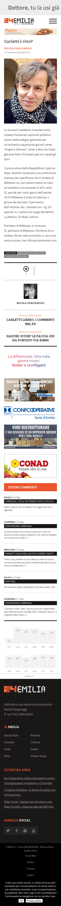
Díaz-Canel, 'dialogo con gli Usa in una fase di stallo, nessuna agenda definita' (29, 804)
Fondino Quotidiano (16, 256)
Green (34, 749)
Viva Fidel (10, 581)
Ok (21, 900)
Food (7, 749)
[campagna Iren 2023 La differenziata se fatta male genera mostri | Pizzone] (30, 34)
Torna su (29, 676)
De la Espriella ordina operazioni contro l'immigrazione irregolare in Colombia (29, 780)
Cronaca (9, 742)
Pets (7, 756)
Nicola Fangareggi (18, 48)
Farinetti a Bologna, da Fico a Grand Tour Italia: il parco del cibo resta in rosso (31, 553)
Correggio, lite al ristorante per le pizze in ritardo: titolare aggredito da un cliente (31, 501)
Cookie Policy (30, 850)
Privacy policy (34, 900)
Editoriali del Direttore (31, 253)
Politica (35, 735)
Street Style (38, 756)
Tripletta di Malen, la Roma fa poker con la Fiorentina (30, 792)
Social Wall (11, 735)
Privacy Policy (47, 847)
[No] (56, 892)
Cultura (35, 742)
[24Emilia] (24, 21)
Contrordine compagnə (18, 526)
